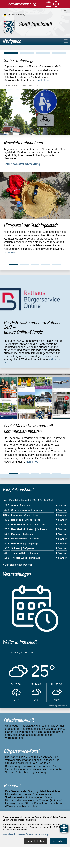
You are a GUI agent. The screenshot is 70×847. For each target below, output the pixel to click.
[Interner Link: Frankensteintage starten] (35, 109)
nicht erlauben (37, 841)
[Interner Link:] (35, 195)
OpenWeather (62, 706)
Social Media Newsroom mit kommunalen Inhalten (28, 428)
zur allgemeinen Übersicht (19, 564)
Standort (62, 505)
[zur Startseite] (27, 27)
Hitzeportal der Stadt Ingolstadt (30, 225)
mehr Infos (48, 77)
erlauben (60, 841)
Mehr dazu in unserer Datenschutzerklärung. (26, 834)
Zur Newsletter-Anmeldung (22, 164)
